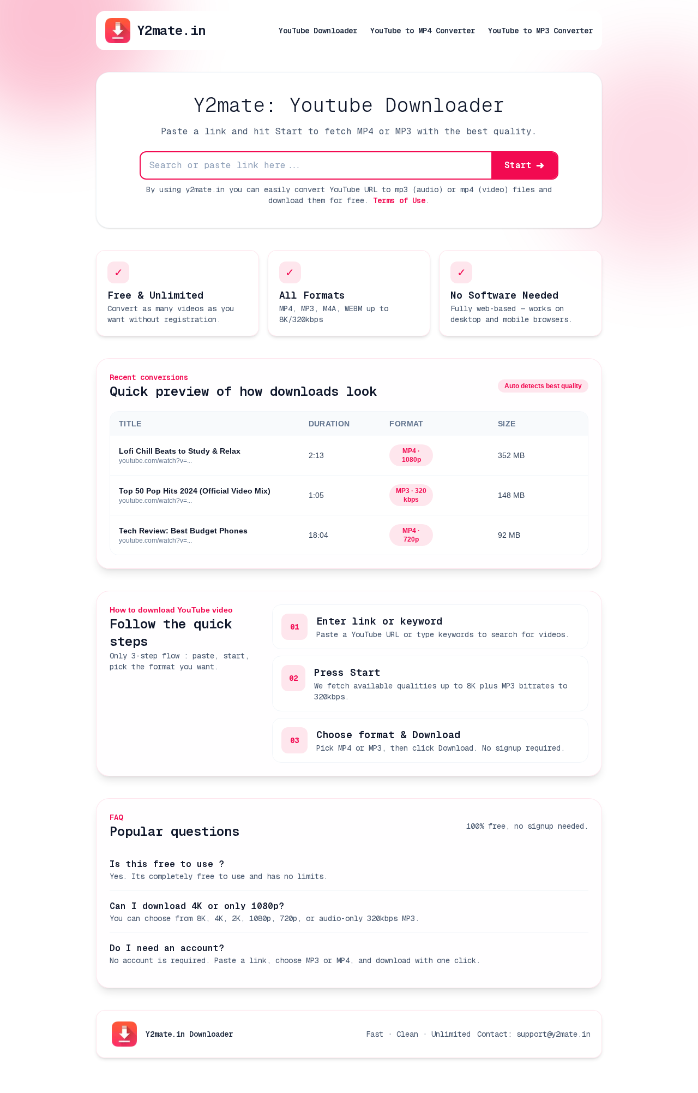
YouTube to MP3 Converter (540, 30)
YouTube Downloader (318, 30)
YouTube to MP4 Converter (422, 30)
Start (524, 165)
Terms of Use (399, 200)
